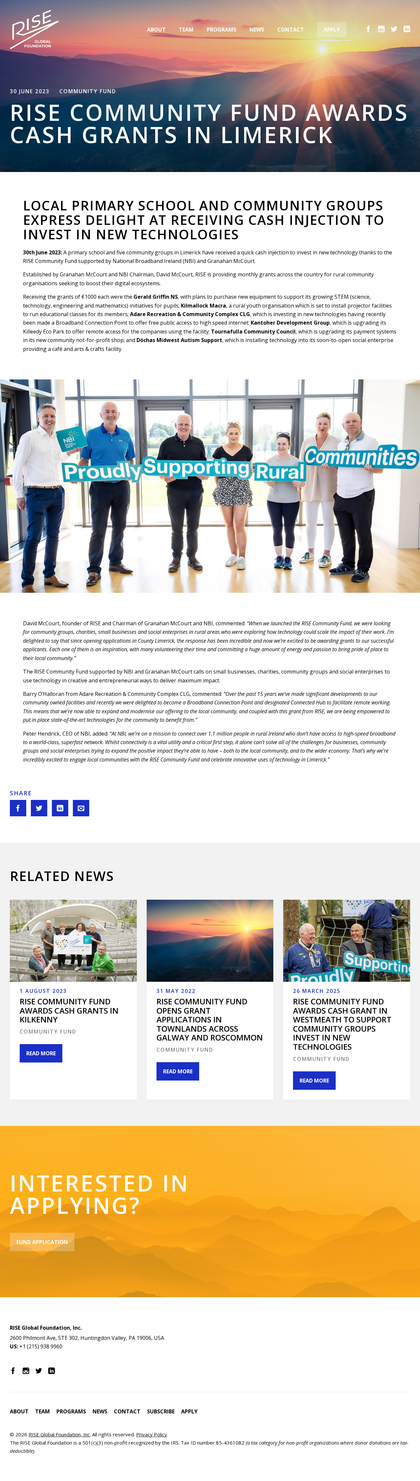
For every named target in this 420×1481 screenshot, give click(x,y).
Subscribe (161, 1411)
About (156, 29)
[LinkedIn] (407, 29)
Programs (221, 29)
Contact (290, 29)
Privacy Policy (151, 1434)
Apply (332, 29)
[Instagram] (381, 29)
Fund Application (42, 1242)
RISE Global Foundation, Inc (59, 1434)
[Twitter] (394, 29)
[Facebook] (368, 29)
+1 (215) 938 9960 (40, 1346)
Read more (41, 1053)
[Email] (81, 808)
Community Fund (87, 91)
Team (186, 29)
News (256, 29)
